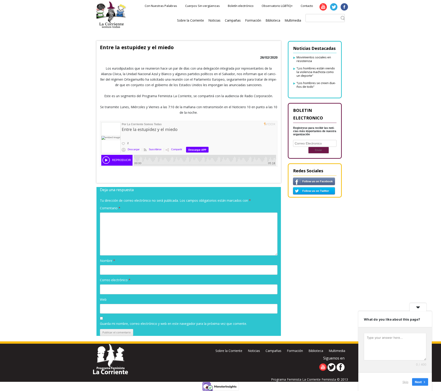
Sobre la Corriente (190, 20)
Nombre (107, 260)
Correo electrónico (115, 280)
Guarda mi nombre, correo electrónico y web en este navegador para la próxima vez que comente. (173, 323)
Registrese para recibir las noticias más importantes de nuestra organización (314, 131)
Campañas (233, 20)
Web (103, 299)
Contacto (307, 6)
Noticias (214, 20)
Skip (405, 381)
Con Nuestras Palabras (161, 6)
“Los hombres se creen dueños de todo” (316, 84)
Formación (253, 20)
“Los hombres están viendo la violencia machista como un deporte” (316, 71)
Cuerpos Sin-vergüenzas (202, 6)
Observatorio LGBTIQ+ (277, 6)
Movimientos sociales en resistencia (314, 59)
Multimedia (293, 20)
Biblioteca (273, 20)
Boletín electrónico (241, 6)
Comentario (110, 208)
